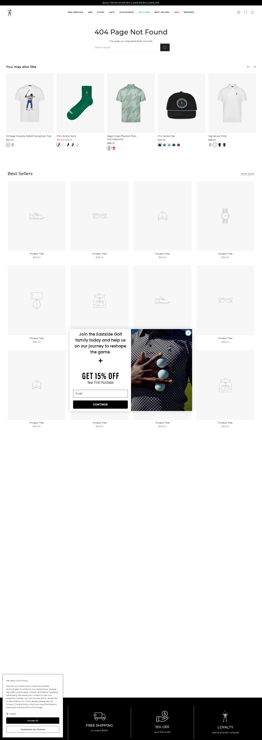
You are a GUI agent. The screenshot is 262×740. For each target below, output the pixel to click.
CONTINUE (100, 404)
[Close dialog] (188, 333)
